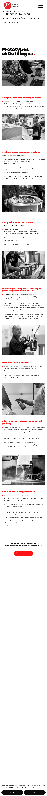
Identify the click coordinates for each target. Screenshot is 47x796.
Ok (35, 792)
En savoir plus (35, 787)
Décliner (12, 792)
